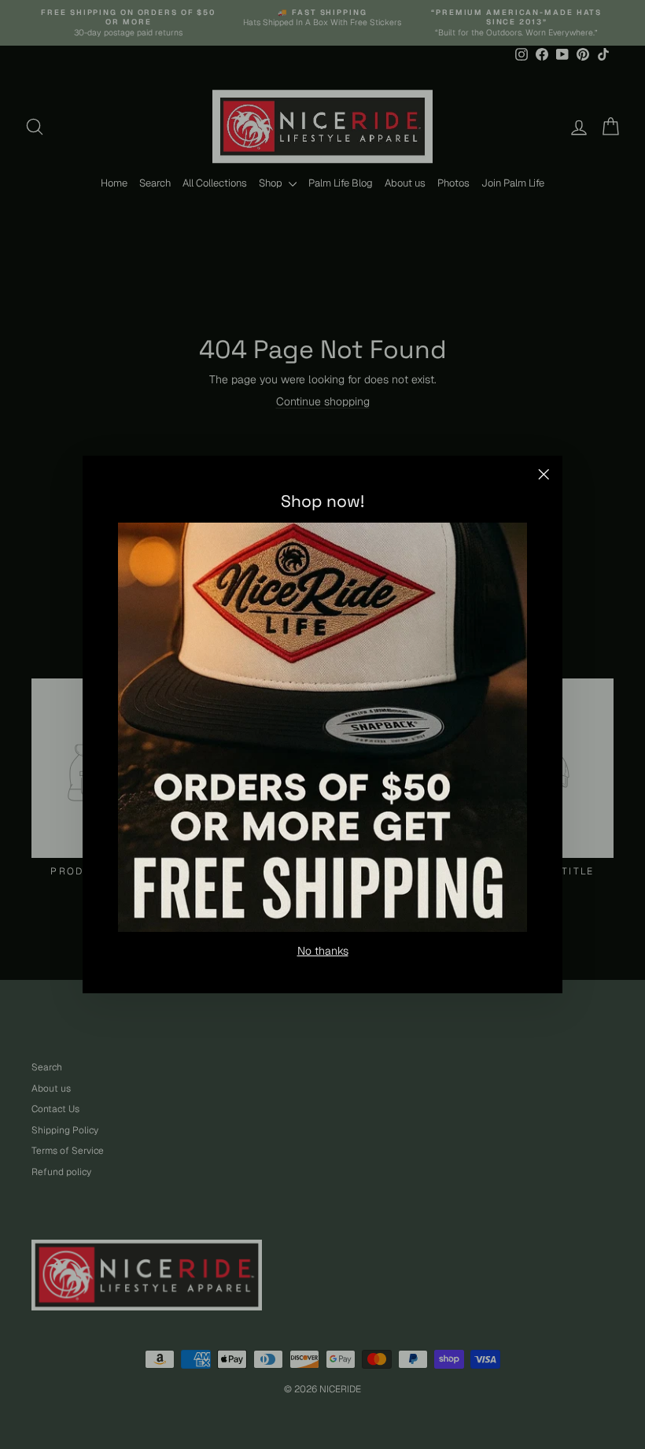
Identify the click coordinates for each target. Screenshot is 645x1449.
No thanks (322, 951)
